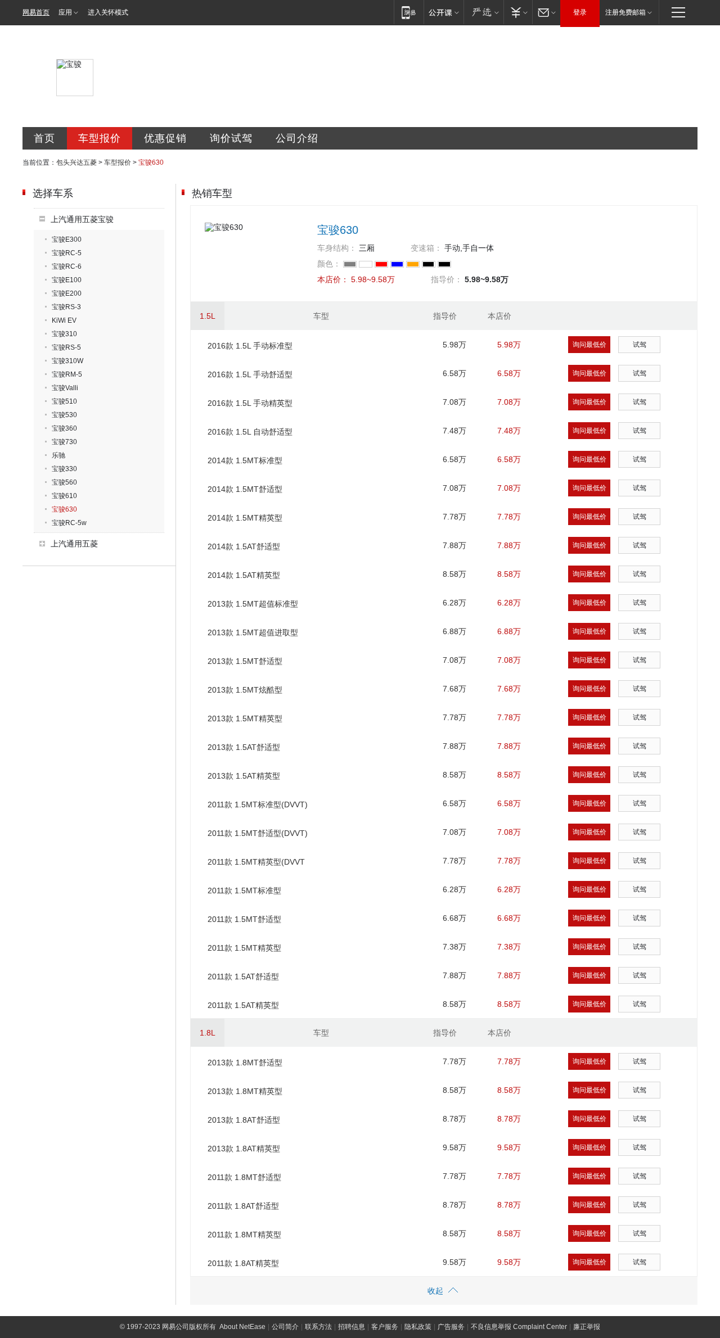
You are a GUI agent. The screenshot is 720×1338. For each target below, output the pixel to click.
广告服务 (451, 1327)
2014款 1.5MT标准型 (245, 460)
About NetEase (242, 1327)
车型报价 (99, 138)
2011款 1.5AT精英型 (243, 1005)
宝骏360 (64, 428)
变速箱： (426, 247)
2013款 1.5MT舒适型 (245, 661)
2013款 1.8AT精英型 (244, 1148)
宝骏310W (67, 361)
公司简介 (285, 1327)
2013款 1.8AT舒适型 (244, 1119)
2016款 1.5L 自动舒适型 (250, 431)
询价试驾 (231, 138)
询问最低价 (589, 345)
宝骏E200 (67, 293)
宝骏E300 (67, 239)
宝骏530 (64, 415)
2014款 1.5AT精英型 (244, 575)
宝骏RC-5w (69, 523)
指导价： (446, 279)
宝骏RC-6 (67, 266)
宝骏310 (64, 334)
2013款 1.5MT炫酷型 (245, 689)
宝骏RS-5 (66, 347)
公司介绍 (297, 138)
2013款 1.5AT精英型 (244, 775)
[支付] (517, 12)
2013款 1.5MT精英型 (245, 718)
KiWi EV (64, 320)
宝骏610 (64, 496)
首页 (44, 138)
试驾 (639, 345)
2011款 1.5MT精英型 (244, 947)
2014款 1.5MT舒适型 (245, 489)
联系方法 (318, 1327)
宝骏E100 (67, 280)
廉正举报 (586, 1327)
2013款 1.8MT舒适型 (245, 1062)
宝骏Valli (65, 388)
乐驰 (58, 455)
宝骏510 (64, 401)
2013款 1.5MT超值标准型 (253, 603)
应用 (65, 12)
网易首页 (36, 12)
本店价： (333, 279)
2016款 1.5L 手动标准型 (250, 345)
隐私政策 (417, 1327)
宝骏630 (64, 509)
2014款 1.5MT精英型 (245, 517)
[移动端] (409, 12)
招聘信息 (351, 1327)
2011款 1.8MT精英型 (244, 1234)
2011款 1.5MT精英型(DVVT (256, 861)
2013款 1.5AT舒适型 (244, 747)
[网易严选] (483, 12)
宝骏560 (64, 482)
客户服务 (384, 1327)
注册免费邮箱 (625, 12)
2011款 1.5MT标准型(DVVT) (258, 804)
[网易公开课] (444, 12)
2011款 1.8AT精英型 (243, 1263)
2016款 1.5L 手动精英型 (250, 403)
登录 (580, 12)
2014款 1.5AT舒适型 (244, 546)
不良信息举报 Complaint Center (519, 1327)
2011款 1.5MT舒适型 (244, 919)
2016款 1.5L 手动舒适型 (250, 374)
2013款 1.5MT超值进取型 (253, 632)
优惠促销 (165, 138)
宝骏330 (64, 469)
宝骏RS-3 (66, 307)
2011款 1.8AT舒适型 (243, 1205)
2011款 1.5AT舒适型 (243, 976)
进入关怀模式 (108, 12)
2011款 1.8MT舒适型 (244, 1177)
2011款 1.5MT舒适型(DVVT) (258, 833)
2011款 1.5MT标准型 (244, 890)
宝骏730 (64, 442)
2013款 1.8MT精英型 (245, 1091)
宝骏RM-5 (67, 374)
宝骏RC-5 (67, 253)
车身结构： (337, 247)
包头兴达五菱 (76, 162)
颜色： (329, 263)
